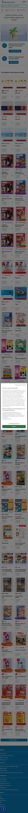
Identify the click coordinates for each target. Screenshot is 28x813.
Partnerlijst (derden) (6, 418)
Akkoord (14, 426)
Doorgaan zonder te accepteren (20, 384)
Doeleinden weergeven (14, 423)
